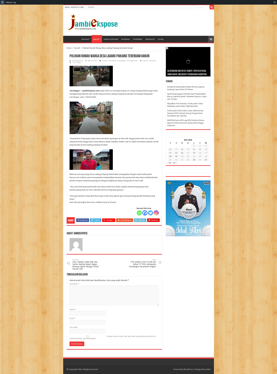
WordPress (188, 369)
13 (182, 153)
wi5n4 (208, 369)
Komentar (74, 284)
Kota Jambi (112, 61)
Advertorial (150, 39)
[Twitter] (150, 212)
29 (194, 160)
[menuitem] (2, 2)
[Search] (212, 7)
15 (194, 153)
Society (161, 39)
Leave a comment (149, 61)
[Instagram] (156, 212)
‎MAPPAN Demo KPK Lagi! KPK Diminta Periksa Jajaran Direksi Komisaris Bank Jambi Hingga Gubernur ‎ (185, 123)
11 (170, 153)
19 (176, 156)
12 (176, 153)
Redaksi (91, 7)
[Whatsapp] (139, 212)
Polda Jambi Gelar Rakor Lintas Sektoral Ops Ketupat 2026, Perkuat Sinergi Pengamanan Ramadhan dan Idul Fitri (185, 113)
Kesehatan (125, 39)
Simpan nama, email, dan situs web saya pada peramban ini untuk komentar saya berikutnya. (113, 337)
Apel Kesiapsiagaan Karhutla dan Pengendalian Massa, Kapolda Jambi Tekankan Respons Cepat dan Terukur (187, 96)
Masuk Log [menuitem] (11, 2)
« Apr (169, 163)
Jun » (175, 163)
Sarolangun (121, 61)
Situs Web (74, 327)
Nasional (85, 39)
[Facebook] (144, 212)
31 (206, 160)
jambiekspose (77, 61)
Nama (73, 309)
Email (72, 318)
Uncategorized (132, 61)
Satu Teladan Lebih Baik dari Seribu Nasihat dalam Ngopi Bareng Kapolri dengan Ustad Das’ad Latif (85, 264)
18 (170, 156)
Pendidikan (137, 39)
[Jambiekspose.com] (92, 22)
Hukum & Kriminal (111, 39)
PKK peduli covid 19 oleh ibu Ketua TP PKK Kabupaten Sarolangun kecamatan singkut (142, 263)
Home (68, 39)
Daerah (96, 39)
